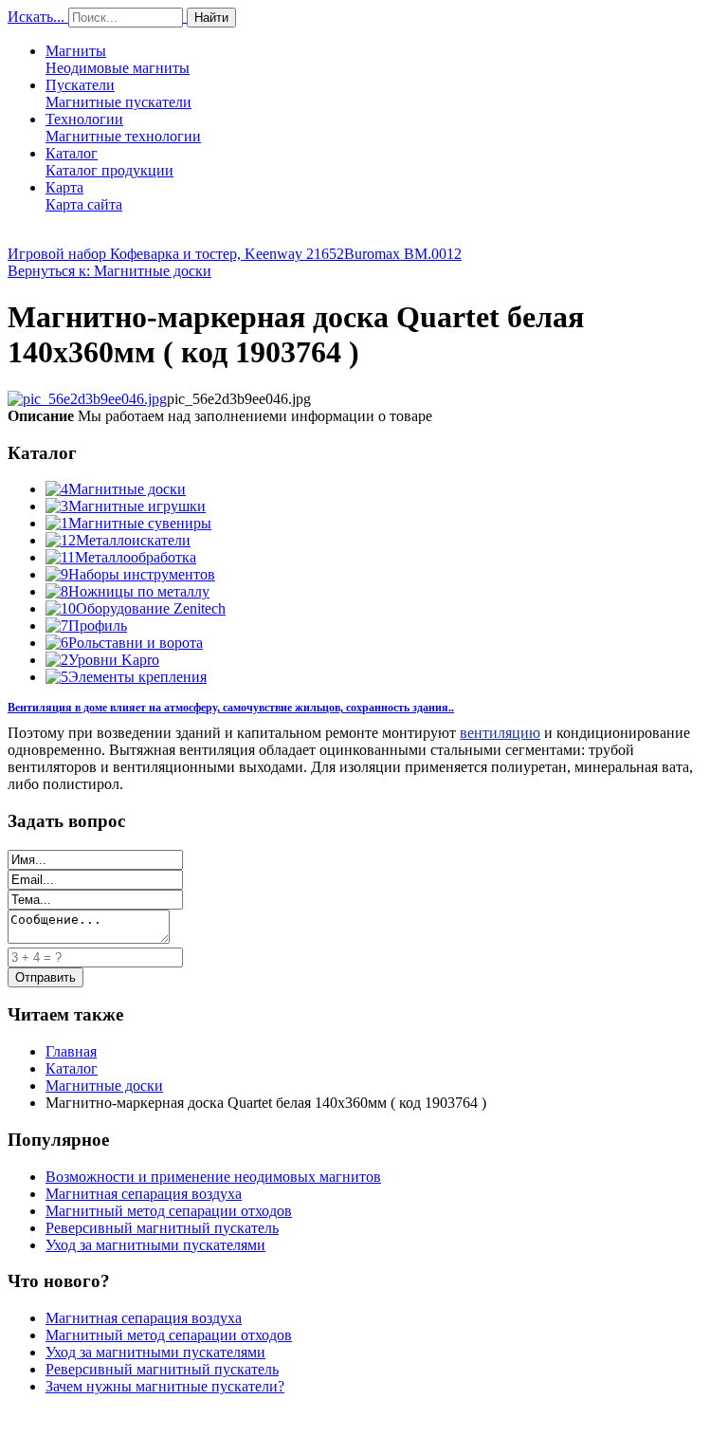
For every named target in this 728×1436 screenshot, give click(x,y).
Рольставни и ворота (135, 643)
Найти (211, 17)
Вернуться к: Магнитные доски (109, 271)
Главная (71, 1051)
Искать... (36, 17)
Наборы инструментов (141, 574)
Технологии (123, 127)
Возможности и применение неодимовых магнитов (213, 1177)
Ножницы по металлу (138, 591)
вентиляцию (500, 733)
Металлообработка (135, 557)
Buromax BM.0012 (403, 254)
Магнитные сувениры (139, 523)
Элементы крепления (137, 677)
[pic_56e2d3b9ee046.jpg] (87, 399)
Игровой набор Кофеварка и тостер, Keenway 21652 (176, 254)
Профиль (97, 625)
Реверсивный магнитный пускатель (162, 1228)
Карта (84, 195)
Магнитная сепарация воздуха (144, 1194)
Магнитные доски (127, 489)
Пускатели (118, 93)
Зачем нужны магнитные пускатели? (165, 1386)
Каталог (109, 161)
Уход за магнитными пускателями (155, 1245)
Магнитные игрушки (137, 506)
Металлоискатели (133, 540)
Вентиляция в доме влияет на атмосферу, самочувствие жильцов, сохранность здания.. (231, 707)
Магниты (118, 59)
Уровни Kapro (113, 660)
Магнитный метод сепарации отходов (169, 1211)
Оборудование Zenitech (151, 608)
